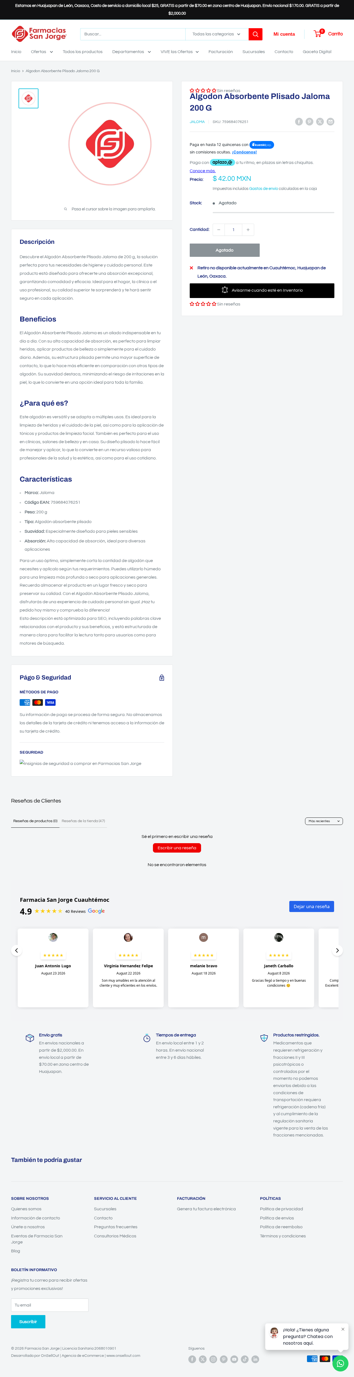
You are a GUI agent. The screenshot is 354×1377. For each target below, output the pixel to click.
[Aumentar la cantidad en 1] (248, 230)
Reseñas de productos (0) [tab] (35, 821)
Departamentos (128, 51)
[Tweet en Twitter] (320, 121)
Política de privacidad (281, 1209)
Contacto (284, 51)
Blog (15, 1251)
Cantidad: (199, 229)
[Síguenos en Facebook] (192, 1359)
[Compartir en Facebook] (299, 121)
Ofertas (39, 51)
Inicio (16, 51)
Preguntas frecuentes (115, 1227)
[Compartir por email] (330, 121)
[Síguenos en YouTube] (234, 1359)
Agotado (224, 250)
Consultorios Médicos (115, 1236)
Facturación (221, 51)
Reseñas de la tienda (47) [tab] (83, 821)
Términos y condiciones (283, 1236)
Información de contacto (35, 1218)
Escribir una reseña (177, 848)
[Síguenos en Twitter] (203, 1359)
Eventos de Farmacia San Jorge (37, 1239)
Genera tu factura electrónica (206, 1209)
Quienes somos (26, 1209)
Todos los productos (83, 51)
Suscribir (28, 1321)
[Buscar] (255, 34)
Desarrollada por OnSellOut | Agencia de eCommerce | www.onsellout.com (75, 1356)
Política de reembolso (281, 1227)
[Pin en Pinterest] (309, 121)
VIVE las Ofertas (177, 51)
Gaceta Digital (317, 51)
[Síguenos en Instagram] (213, 1359)
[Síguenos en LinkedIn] (255, 1359)
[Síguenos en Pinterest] (224, 1359)
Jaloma (197, 122)
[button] (203, 304)
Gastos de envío (263, 189)
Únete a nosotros (28, 1227)
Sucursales (254, 51)
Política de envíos (277, 1218)
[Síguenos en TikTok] (245, 1359)
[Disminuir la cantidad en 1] (219, 230)
